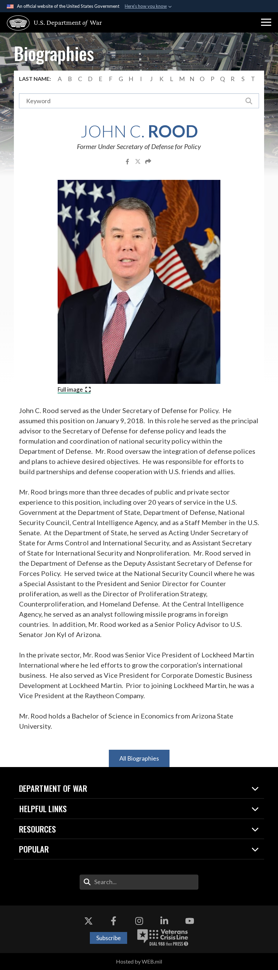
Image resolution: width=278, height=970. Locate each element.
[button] (266, 22)
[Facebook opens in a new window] (113, 920)
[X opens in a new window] (88, 920)
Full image (71, 389)
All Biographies (139, 758)
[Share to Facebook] (128, 161)
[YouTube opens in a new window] (189, 920)
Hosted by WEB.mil (139, 961)
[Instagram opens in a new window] (139, 920)
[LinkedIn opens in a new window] (164, 920)
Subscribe (108, 937)
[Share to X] (138, 161)
